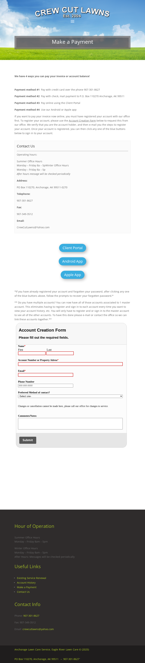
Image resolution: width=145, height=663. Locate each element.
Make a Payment (26, 587)
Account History (26, 582)
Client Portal (73, 247)
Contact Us (23, 591)
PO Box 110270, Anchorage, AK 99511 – (38, 659)
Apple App (72, 274)
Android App (72, 261)
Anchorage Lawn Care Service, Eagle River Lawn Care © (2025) (51, 649)
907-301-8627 (31, 615)
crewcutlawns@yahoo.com (38, 629)
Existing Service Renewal (31, 578)
